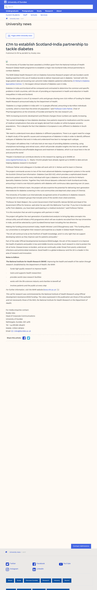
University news (14, 18)
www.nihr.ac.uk (50, 290)
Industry (57, 580)
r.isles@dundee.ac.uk (22, 331)
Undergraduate (12, 11)
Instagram (14, 569)
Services (44, 15)
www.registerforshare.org (16, 160)
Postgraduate (27, 11)
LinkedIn (40, 569)
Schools (34, 15)
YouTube (67, 563)
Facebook (41, 563)
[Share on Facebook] (24, 339)
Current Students (13, 15)
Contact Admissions (81, 546)
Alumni (66, 580)
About (59, 11)
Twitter (13, 563)
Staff (25, 15)
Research (49, 11)
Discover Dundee (32, 580)
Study (39, 11)
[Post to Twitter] (28, 338)
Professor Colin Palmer (63, 109)
